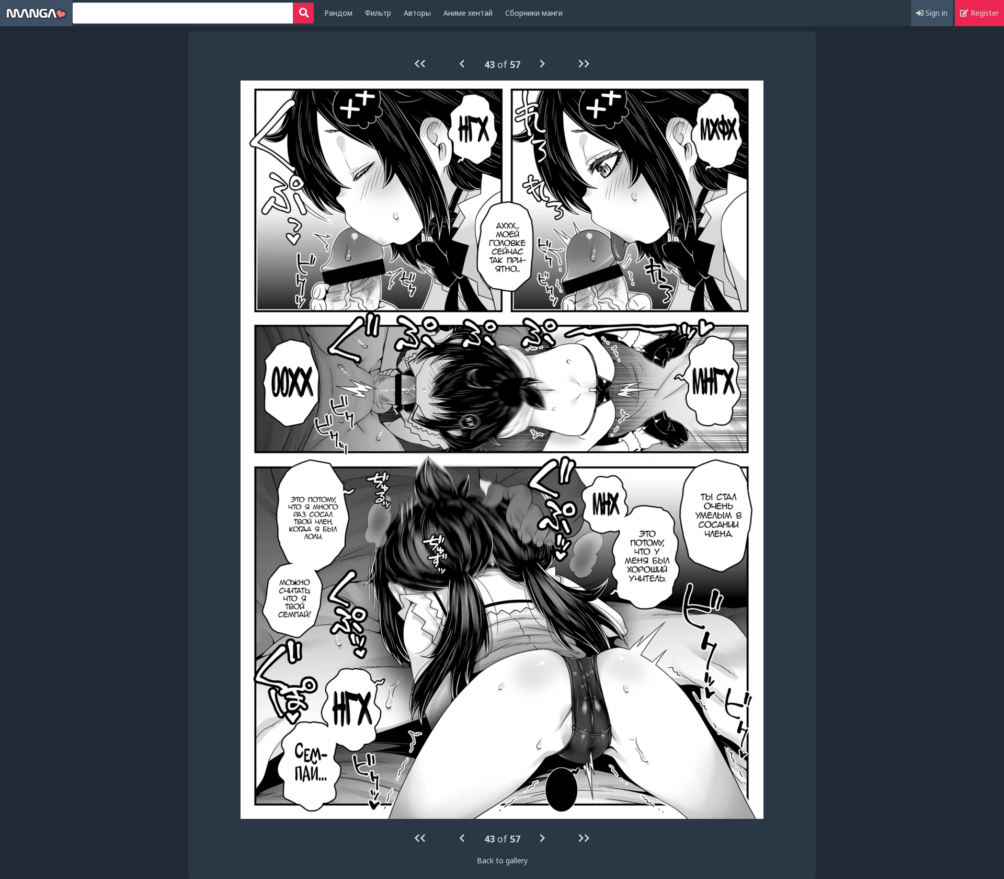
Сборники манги (534, 13)
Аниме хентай (468, 13)
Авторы (417, 13)
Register (983, 13)
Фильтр (378, 13)
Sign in (935, 13)
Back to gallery (502, 860)
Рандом (338, 13)
